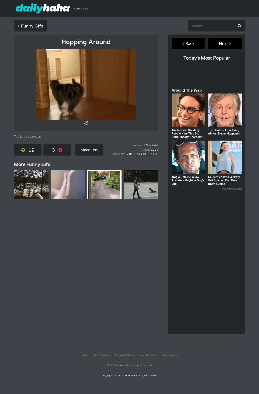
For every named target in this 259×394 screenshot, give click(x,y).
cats (129, 154)
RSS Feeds (113, 365)
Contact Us (146, 365)
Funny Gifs (32, 26)
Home (84, 354)
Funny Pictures (125, 354)
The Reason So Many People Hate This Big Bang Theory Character (187, 133)
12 (31, 150)
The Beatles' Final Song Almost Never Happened (224, 131)
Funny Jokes (170, 354)
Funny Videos (102, 354)
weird (154, 154)
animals (141, 154)
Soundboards (148, 354)
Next (223, 44)
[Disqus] (86, 252)
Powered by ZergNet (231, 188)
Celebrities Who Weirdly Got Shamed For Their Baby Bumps (224, 180)
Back (189, 44)
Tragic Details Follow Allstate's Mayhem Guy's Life (188, 180)
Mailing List (129, 365)
